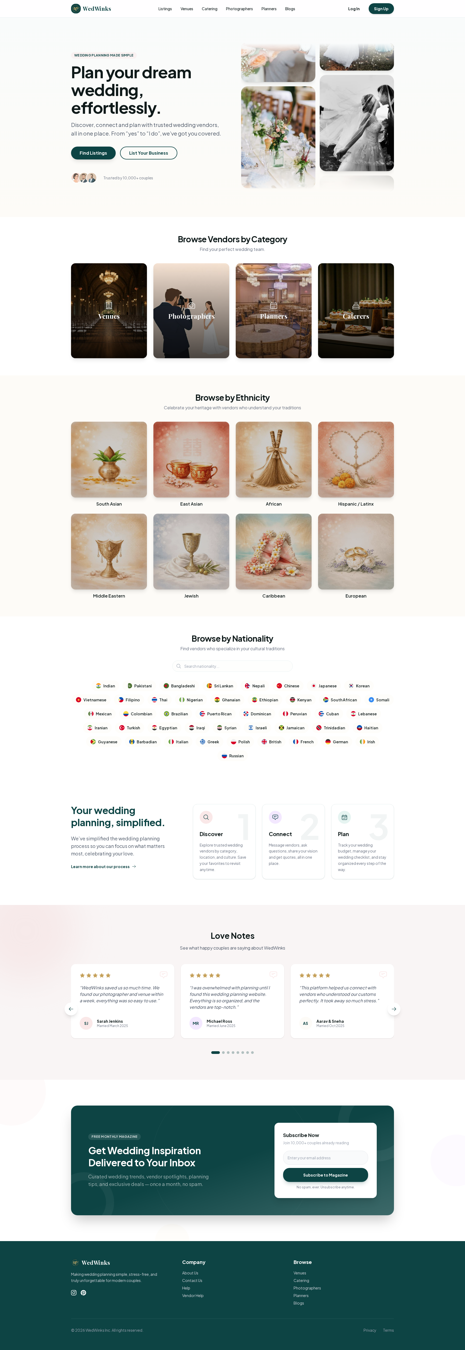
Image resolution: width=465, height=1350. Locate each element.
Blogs (290, 8)
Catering (209, 8)
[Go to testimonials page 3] (228, 1052)
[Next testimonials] (394, 1009)
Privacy (370, 1330)
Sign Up (381, 8)
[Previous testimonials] (71, 1009)
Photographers (239, 8)
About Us (190, 1272)
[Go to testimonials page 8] (252, 1052)
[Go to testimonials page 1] (215, 1052)
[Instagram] (73, 1292)
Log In (354, 8)
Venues (187, 8)
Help (186, 1287)
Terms (388, 1330)
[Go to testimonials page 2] (223, 1052)
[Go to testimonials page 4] (233, 1052)
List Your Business (148, 153)
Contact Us (192, 1280)
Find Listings (93, 153)
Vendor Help (193, 1295)
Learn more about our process (100, 866)
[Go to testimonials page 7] (247, 1052)
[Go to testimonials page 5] (238, 1052)
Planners (269, 8)
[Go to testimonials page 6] (242, 1052)
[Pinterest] (83, 1292)
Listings (165, 8)
